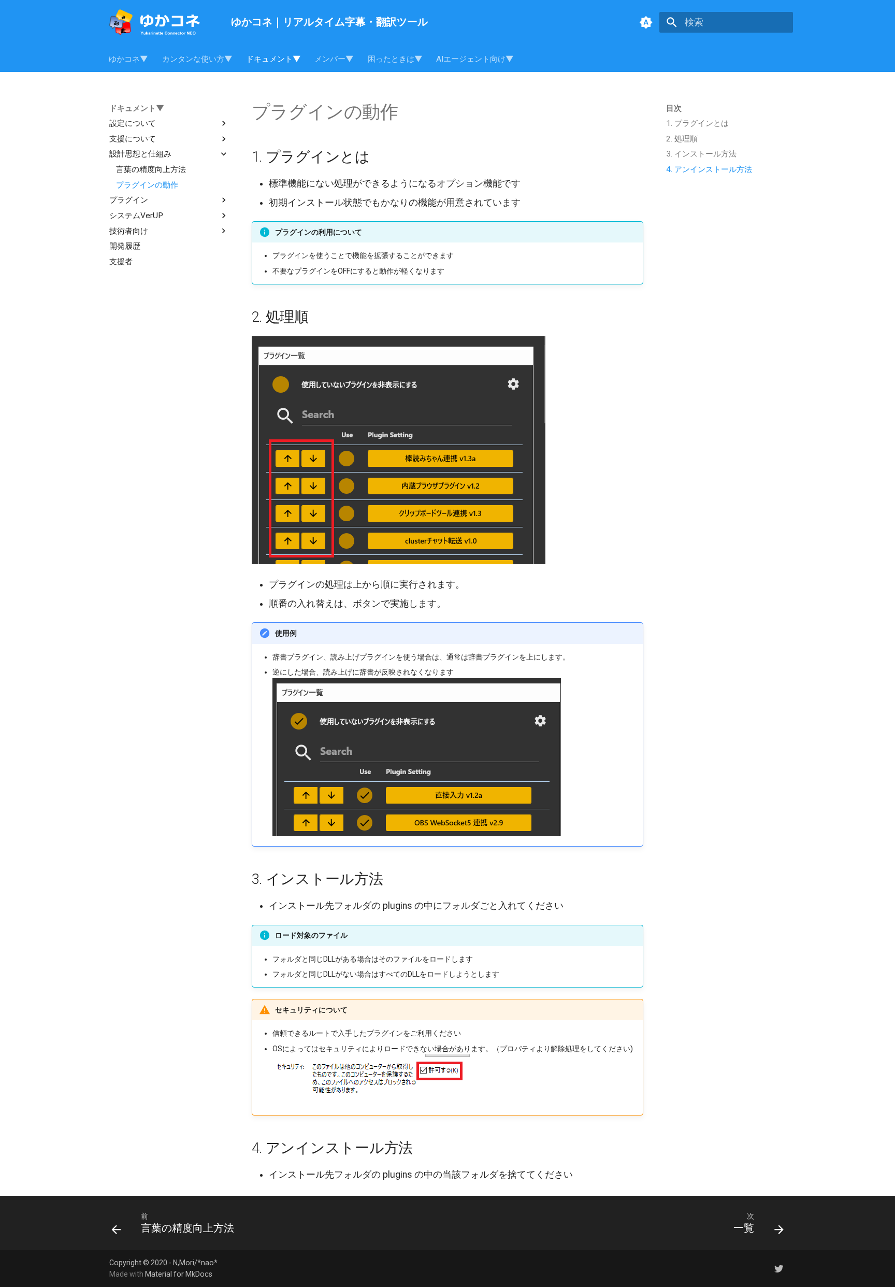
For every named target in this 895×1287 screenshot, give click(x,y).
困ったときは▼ (395, 59)
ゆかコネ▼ (129, 59)
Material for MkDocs (178, 1274)
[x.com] (779, 1268)
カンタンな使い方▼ (197, 59)
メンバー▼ (334, 59)
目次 (674, 108)
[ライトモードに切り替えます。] (645, 22)
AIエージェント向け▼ (475, 59)
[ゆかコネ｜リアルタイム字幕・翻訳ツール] (161, 22)
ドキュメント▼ (273, 59)
